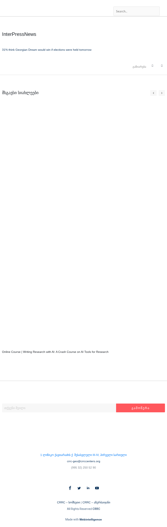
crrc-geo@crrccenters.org (83, 461)
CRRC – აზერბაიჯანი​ (96, 502)
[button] (136, 3)
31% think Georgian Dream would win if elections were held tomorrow (46, 49)
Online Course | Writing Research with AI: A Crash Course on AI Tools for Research (55, 351)
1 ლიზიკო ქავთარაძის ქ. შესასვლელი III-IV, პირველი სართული (83, 455)
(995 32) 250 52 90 (83, 467)
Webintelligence (90, 519)
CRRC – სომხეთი (68, 502)
